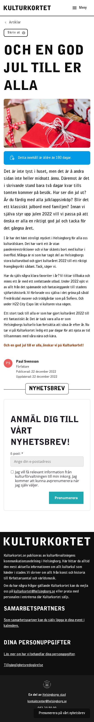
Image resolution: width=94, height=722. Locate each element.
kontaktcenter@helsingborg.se (47, 701)
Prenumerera (66, 497)
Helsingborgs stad (54, 695)
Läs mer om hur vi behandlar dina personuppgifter (39, 654)
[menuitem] (16, 34)
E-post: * (16, 454)
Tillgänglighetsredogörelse (23, 665)
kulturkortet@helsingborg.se (34, 591)
